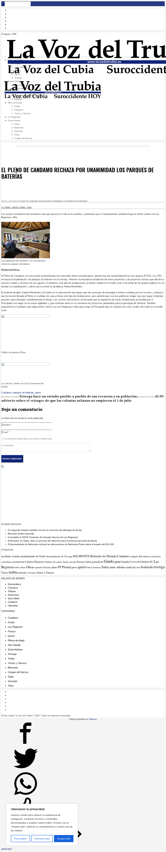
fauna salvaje (69, 561)
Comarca (13, 587)
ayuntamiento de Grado (33, 556)
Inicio (4, 201)
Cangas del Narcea (18, 672)
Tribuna (12, 591)
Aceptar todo (63, 838)
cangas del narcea (140, 556)
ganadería (97, 562)
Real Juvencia (94, 567)
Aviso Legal (7, 715)
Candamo (11, 201)
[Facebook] (9, 10)
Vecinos (32, 572)
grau (117, 561)
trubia (13, 572)
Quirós (11, 636)
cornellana (6, 561)
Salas (105, 566)
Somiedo (147, 566)
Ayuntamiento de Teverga (59, 556)
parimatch (6, 848)
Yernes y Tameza (45, 572)
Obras (30, 567)
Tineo (4, 572)
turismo (22, 572)
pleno (38, 392)
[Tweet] (25, 769)
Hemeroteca (14, 584)
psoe (74, 567)
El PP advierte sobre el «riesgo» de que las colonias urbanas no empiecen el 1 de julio (82, 398)
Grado (109, 561)
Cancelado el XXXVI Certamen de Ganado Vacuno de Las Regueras (43, 537)
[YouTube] (9, 21)
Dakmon (93, 719)
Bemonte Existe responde (21, 533)
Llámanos (13, 605)
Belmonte (13, 667)
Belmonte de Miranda (103, 556)
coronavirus (18, 562)
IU (151, 562)
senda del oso (133, 567)
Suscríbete (13, 598)
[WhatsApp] (9, 28)
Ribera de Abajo (16, 640)
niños (23, 567)
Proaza (66, 567)
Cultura (29, 562)
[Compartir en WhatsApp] (25, 794)
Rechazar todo (42, 838)
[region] (42, 825)
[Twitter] (9, 17)
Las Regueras (15, 626)
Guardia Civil (128, 562)
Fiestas (80, 562)
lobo (17, 567)
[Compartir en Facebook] (25, 744)
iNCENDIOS (142, 561)
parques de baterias (23, 392)
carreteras (156, 556)
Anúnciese (13, 594)
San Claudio (14, 645)
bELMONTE (81, 556)
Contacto (12, 602)
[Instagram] (9, 13)
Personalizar (20, 838)
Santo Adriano (15, 649)
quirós (82, 566)
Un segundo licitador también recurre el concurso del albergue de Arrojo (45, 530)
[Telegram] (9, 24)
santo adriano (117, 567)
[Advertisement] (83, 494)
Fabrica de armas (54, 561)
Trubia (11, 658)
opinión (39, 567)
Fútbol (88, 561)
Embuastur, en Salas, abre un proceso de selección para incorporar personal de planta (52, 540)
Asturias (16, 556)
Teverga (12, 654)
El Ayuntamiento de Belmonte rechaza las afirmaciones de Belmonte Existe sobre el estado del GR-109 (61, 544)
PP (59, 567)
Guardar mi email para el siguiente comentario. (29, 439)
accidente (6, 556)
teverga (159, 566)
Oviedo (47, 567)
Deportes (39, 562)
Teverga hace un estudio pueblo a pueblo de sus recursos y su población (78, 396)
